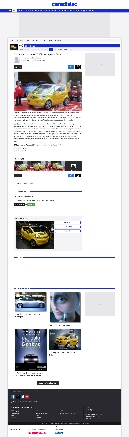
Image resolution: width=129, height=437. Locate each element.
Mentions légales (90, 411)
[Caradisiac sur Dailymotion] (23, 397)
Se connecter (19, 204)
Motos (62, 410)
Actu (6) (67, 231)
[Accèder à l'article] (31, 302)
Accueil (21, 49)
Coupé (37, 410)
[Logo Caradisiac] (64, 7)
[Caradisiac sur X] (18, 397)
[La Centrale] (37, 434)
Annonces (92, 11)
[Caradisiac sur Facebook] (13, 397)
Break (12, 415)
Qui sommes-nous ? (74, 423)
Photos (65, 49)
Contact (42, 423)
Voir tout (73, 170)
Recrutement (85, 423)
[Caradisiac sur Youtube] (27, 397)
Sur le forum (68, 227)
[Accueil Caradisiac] (10, 10)
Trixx (25, 183)
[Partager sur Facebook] (71, 66)
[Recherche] (115, 10)
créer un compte (49, 200)
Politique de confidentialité (92, 413)
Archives (87, 407)
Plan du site (88, 409)
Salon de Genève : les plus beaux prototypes (27, 315)
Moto (77, 11)
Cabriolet (38, 412)
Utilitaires (47, 11)
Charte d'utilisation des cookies (93, 414)
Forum (72, 11)
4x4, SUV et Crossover (41, 413)
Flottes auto (56, 11)
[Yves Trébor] (17, 62)
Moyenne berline (15, 412)
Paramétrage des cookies (92, 416)
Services (65, 11)
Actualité (58, 40)
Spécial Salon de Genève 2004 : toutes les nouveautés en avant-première (29, 374)
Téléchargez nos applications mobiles (25, 402)
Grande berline (15, 413)
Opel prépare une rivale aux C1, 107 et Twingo (63, 354)
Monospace (14, 417)
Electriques (38, 11)
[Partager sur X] (78, 66)
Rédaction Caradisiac (61, 423)
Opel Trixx (30, 45)
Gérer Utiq (88, 418)
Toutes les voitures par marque (68, 413)
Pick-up (38, 415)
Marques (84, 11)
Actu (14, 11)
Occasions (67, 222)
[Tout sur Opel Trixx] (14, 49)
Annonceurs (49, 423)
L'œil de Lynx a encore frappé (60, 325)
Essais (20, 11)
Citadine (13, 410)
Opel (31, 183)
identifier (41, 200)
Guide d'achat (28, 11)
